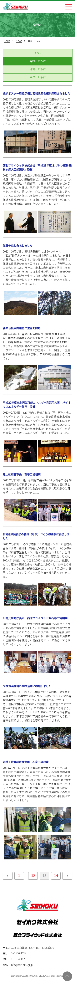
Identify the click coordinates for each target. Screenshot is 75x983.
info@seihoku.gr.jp (22, 965)
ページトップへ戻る (67, 976)
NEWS (19, 41)
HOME (7, 41)
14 (56, 875)
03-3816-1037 (18, 953)
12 (33, 875)
